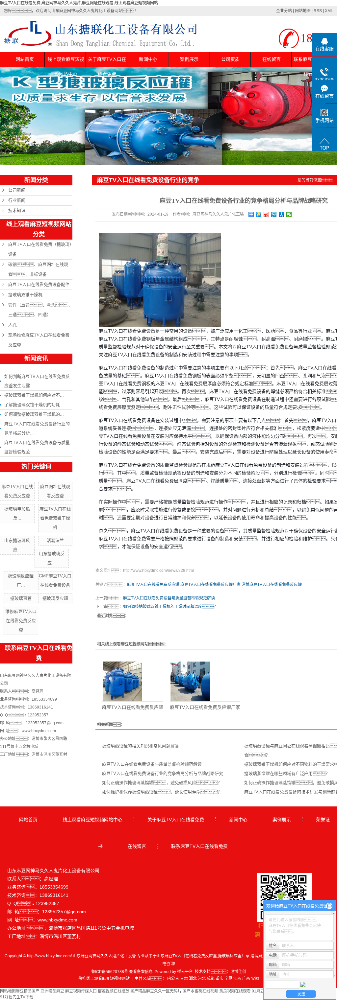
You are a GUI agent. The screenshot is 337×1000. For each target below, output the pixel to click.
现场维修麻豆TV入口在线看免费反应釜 (38, 340)
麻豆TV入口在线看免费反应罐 (153, 584)
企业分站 (284, 11)
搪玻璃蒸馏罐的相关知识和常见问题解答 (140, 745)
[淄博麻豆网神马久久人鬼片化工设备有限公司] (160, 279)
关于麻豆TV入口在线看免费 (107, 62)
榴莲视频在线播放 (113, 991)
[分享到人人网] (281, 214)
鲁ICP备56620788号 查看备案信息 (122, 971)
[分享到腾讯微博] (274, 214)
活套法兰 (55, 540)
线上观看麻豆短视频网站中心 (65, 62)
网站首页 (24, 59)
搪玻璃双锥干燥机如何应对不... (34, 395)
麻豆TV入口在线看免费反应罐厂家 (210, 584)
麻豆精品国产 (27, 991)
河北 (202, 978)
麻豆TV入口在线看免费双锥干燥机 (55, 518)
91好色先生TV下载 (16, 997)
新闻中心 (148, 59)
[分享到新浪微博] (266, 214)
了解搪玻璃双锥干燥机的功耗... (34, 404)
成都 (211, 978)
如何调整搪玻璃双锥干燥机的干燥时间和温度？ (170, 606)
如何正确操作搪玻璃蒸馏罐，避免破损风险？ (162, 782)
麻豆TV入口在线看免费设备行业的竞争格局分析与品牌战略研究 (162, 773)
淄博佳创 (238, 971)
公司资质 (230, 59)
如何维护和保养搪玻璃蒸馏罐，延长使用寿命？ (162, 791)
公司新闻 (16, 190)
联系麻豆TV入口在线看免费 (199, 846)
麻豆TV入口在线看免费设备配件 (38, 284)
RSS (318, 11)
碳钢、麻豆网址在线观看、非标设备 (38, 269)
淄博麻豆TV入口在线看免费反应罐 (272, 584)
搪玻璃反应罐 (55, 598)
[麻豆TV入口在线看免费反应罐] (132, 681)
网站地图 (303, 11)
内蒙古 (173, 978)
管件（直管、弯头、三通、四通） (40, 309)
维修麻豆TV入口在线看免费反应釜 (21, 620)
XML (329, 11)
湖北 (193, 978)
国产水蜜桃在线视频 (200, 991)
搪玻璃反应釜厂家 (233, 956)
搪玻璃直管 (21, 598)
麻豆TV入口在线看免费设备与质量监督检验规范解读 (169, 598)
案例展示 (189, 59)
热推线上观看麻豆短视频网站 (104, 978)
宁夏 (228, 978)
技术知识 (16, 210)
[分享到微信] (289, 214)
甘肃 (184, 978)
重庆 (219, 978)
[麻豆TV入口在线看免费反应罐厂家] (205, 681)
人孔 (12, 324)
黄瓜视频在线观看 (235, 991)
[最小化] (329, 906)
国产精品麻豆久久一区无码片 (156, 991)
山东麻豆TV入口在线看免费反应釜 (187, 956)
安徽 (255, 978)
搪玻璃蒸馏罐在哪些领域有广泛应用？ (287, 773)
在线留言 (271, 59)
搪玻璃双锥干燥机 (25, 294)
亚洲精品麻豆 (52, 991)
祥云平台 (185, 971)
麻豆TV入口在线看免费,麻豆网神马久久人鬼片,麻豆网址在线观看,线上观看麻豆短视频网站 (79, 3)
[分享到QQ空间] (259, 214)
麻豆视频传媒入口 (81, 991)
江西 (237, 978)
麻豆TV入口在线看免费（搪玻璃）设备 (40, 249)
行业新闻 (16, 200)
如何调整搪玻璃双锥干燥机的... (34, 414)
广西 (246, 978)
